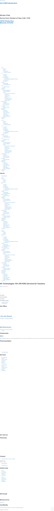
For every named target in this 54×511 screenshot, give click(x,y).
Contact (3, 118)
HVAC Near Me (5, 111)
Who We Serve (4, 101)
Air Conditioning (4, 357)
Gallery (4, 122)
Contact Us (3, 228)
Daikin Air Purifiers (6, 86)
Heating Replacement (6, 84)
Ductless (3, 89)
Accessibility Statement (7, 72)
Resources (3, 109)
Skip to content (2, 0)
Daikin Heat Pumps (8, 98)
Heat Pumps (4, 140)
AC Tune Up (5, 81)
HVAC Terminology (6, 112)
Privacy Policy (5, 71)
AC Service (5, 74)
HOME (1, 286)
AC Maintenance (6, 80)
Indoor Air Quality (4, 194)
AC (2, 73)
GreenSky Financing (6, 217)
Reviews (4, 68)
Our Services (4, 182)
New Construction (6, 104)
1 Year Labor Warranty (6, 316)
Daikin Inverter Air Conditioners (10, 93)
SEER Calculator (6, 167)
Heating (3, 82)
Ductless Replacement (6, 90)
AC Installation (5, 76)
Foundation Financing (6, 268)
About (3, 67)
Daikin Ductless (7, 95)
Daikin (4, 92)
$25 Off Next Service (5, 327)
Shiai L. (2, 336)
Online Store (4, 117)
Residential (5, 102)
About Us (3, 178)
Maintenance (4, 108)
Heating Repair (5, 83)
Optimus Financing (6, 107)
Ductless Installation (6, 91)
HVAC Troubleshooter (6, 116)
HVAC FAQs (5, 113)
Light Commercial (6, 103)
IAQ (2, 85)
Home (3, 177)
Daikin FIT (6, 149)
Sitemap (8, 507)
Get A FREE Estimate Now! (8, 3)
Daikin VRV (7, 94)
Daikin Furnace (7, 100)
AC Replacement (6, 77)
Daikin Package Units (8, 99)
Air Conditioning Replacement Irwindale (11, 131)
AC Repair (5, 75)
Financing (3, 158)
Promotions (5, 110)
